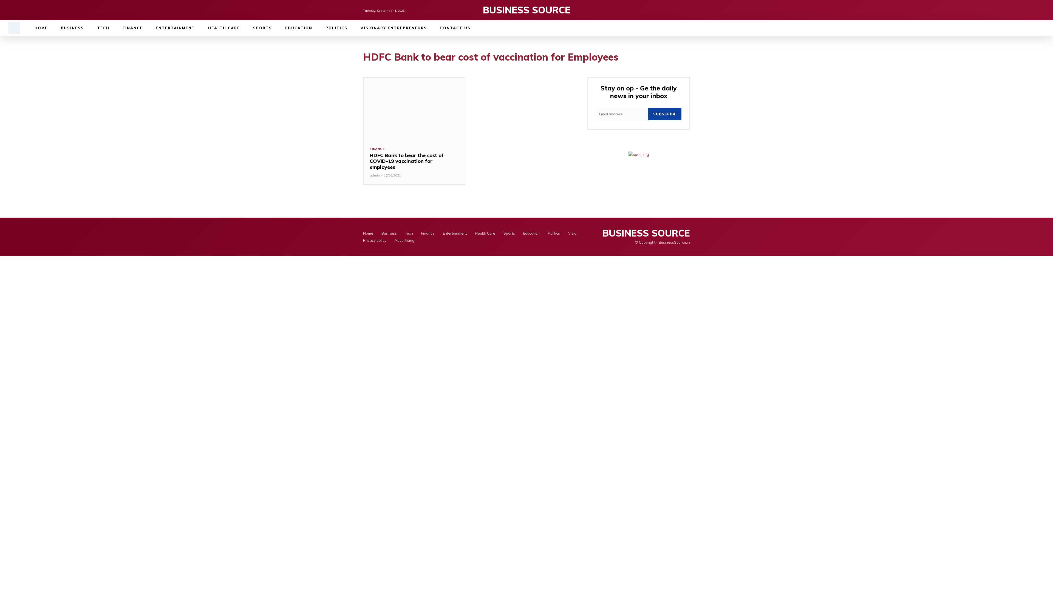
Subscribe (664, 114)
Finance (377, 148)
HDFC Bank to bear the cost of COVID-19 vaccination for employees (407, 161)
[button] (14, 28)
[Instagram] (677, 10)
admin (375, 175)
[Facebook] (668, 10)
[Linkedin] (686, 10)
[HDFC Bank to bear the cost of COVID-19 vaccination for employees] (414, 109)
